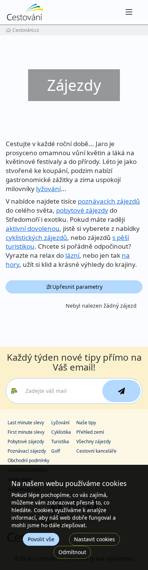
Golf (55, 451)
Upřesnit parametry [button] (77, 286)
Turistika (60, 441)
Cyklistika (61, 432)
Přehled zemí (90, 432)
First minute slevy (26, 432)
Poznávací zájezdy (27, 451)
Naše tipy (86, 422)
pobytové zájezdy (82, 210)
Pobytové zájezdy (26, 441)
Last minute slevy (26, 422)
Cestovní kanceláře (96, 451)
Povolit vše (41, 539)
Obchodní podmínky (28, 460)
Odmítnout (72, 552)
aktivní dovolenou (33, 228)
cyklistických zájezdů (36, 237)
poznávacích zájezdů (109, 201)
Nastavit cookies (94, 539)
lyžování (48, 188)
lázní (72, 255)
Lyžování (60, 422)
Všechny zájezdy (93, 441)
